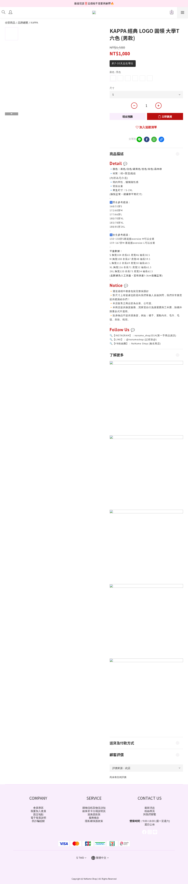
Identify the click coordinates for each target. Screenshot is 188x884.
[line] (139, 139)
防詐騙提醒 (38, 821)
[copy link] (161, 139)
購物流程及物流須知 (94, 807)
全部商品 (10, 22)
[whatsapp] (154, 139)
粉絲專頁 (149, 811)
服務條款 (94, 817)
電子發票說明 (38, 817)
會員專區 (38, 807)
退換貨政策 (94, 814)
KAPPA (34, 22)
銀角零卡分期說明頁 (94, 811)
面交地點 (38, 814)
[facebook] (146, 139)
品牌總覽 (23, 22)
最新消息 (149, 807)
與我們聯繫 (149, 814)
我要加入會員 (38, 811)
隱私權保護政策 (94, 821)
